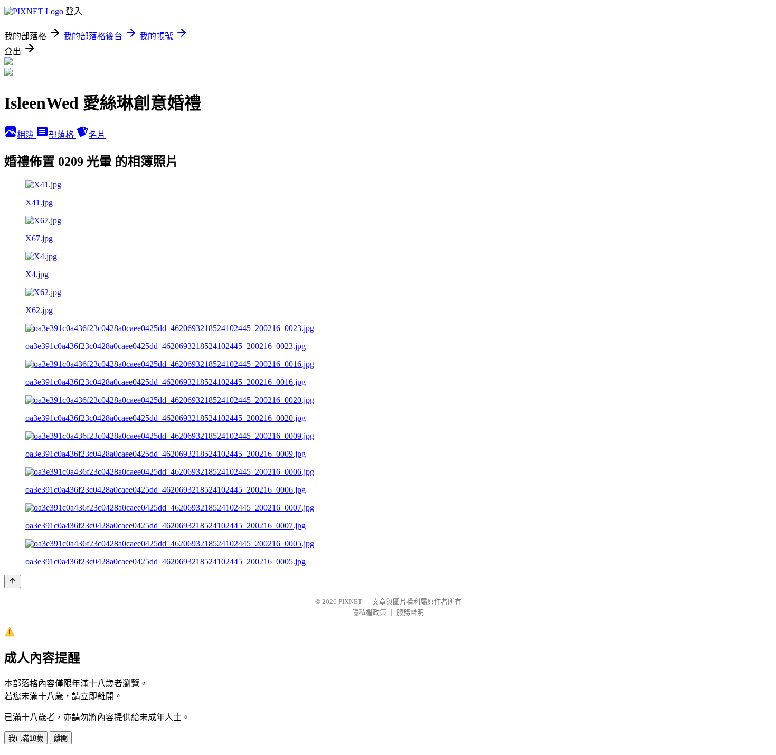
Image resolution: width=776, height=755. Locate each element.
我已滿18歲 (25, 738)
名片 (97, 134)
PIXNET (350, 602)
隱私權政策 (369, 612)
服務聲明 (410, 612)
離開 (61, 738)
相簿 (26, 134)
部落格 (62, 134)
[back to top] (12, 581)
